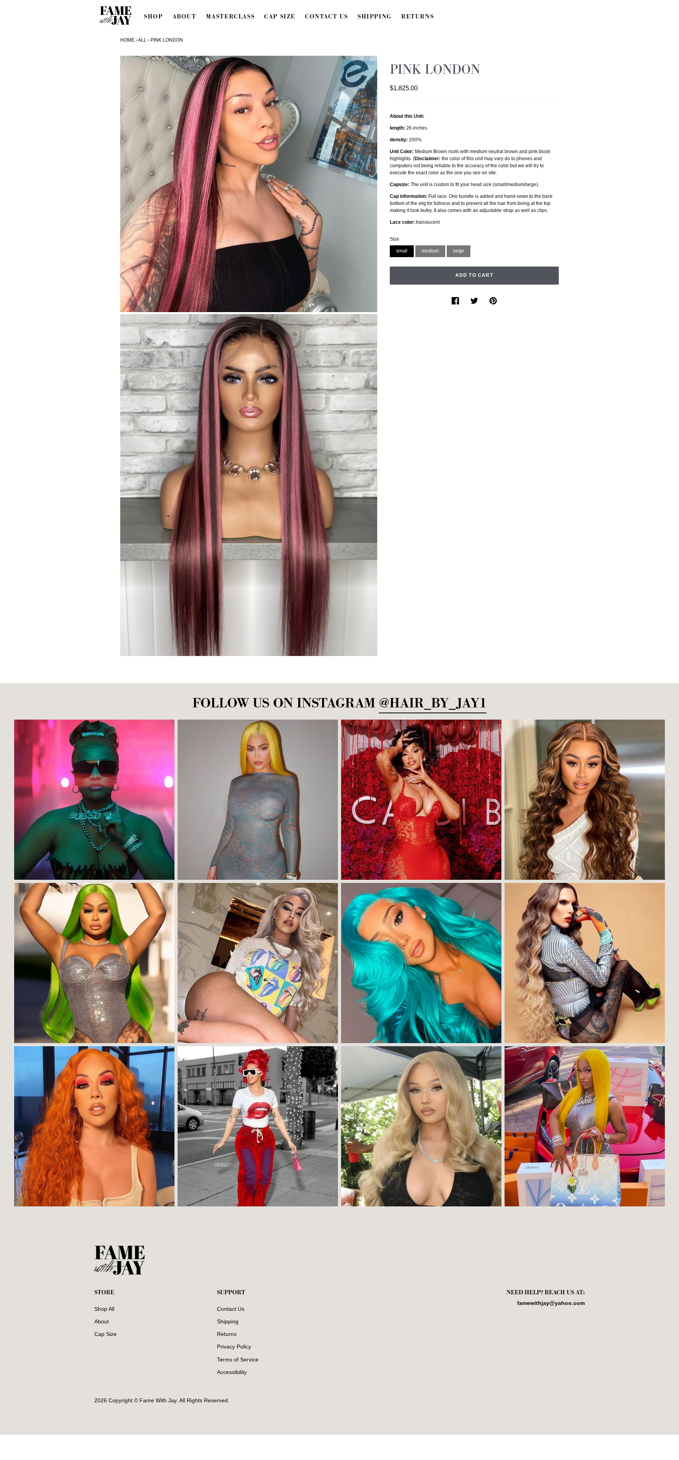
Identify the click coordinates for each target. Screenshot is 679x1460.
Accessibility (232, 1372)
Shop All (104, 1309)
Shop (153, 17)
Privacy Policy (234, 1346)
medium (430, 250)
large (458, 250)
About (184, 17)
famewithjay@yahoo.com (551, 1303)
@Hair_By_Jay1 (432, 703)
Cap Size (279, 17)
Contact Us (326, 17)
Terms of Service (238, 1359)
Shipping (375, 17)
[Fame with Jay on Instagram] (581, 1403)
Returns (417, 17)
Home (127, 40)
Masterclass (230, 17)
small (401, 250)
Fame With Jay (157, 1400)
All (142, 40)
